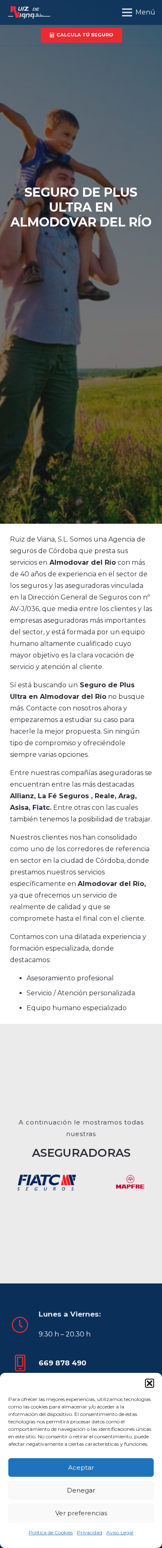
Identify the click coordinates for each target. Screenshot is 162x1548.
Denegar (81, 1490)
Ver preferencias (81, 1513)
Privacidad (89, 1532)
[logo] (28, 12)
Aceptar (81, 1467)
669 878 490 (62, 1362)
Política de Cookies (51, 1532)
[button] (149, 1383)
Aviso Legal (119, 1532)
